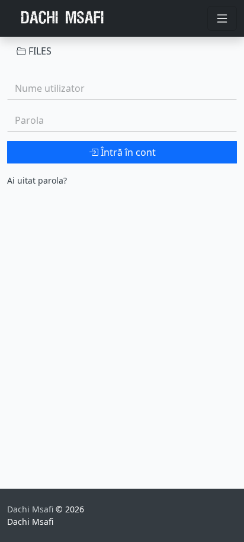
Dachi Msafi (31, 509)
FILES (39, 50)
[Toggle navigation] (222, 18)
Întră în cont (127, 152)
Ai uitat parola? (37, 180)
